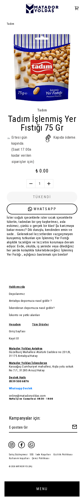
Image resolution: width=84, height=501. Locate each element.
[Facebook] (21, 444)
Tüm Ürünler (40, 324)
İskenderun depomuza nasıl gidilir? (32, 308)
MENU (42, 489)
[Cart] (77, 8)
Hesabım (15, 324)
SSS (31, 454)
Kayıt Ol (14, 338)
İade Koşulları (43, 454)
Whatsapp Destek (20, 388)
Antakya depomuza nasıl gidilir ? (30, 300)
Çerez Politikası (40, 458)
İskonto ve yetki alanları (24, 315)
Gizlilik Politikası (63, 454)
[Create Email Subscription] (74, 428)
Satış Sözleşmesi (18, 454)
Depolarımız (17, 294)
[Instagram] (11, 444)
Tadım (10, 23)
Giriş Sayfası (17, 331)
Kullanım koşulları (19, 458)
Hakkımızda (17, 286)
